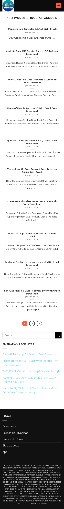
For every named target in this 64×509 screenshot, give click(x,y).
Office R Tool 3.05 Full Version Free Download (29, 354)
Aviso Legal (9, 426)
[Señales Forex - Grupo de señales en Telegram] (14, 5)
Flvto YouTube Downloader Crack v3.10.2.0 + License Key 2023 (29, 380)
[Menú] (58, 6)
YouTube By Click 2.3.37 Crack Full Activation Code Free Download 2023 (29, 390)
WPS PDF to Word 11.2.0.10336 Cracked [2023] (30, 371)
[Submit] (58, 335)
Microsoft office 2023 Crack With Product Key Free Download (30, 363)
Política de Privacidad (15, 432)
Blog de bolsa (10, 445)
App (5, 452)
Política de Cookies (13, 439)
